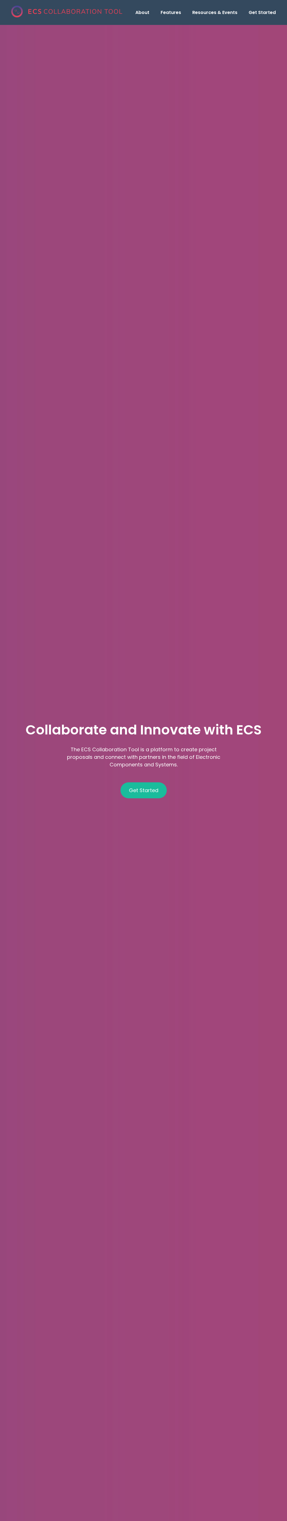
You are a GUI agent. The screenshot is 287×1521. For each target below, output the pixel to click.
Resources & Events (214, 12)
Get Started (262, 12)
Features (171, 12)
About (142, 12)
